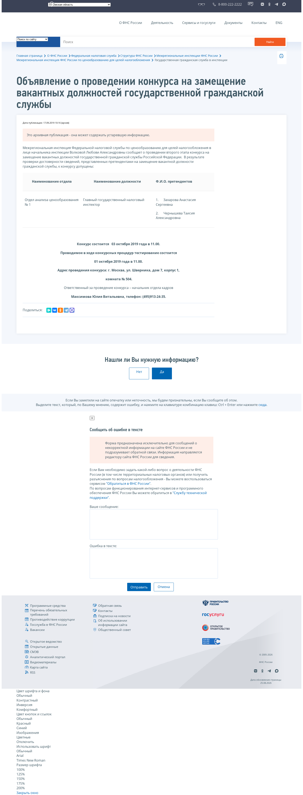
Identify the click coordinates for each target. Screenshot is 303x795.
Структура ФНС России (136, 56)
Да (162, 371)
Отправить (139, 587)
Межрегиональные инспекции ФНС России (187, 56)
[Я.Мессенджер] (48, 310)
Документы (233, 22)
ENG (279, 22)
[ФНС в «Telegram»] (276, 4)
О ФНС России (130, 22)
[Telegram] (66, 310)
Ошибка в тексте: (103, 546)
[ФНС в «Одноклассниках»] (269, 4)
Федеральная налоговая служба (93, 56)
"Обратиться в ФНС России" (128, 483)
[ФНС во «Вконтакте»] (262, 4)
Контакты (259, 22)
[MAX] (71, 310)
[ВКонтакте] (54, 310)
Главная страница (29, 56)
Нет (139, 371)
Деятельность (162, 22)
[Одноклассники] (60, 310)
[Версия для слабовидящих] (202, 4)
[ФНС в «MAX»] (283, 4)
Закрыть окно (27, 792)
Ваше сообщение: (104, 506)
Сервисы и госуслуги (198, 22)
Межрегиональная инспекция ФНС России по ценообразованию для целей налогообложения (83, 60)
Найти (270, 42)
